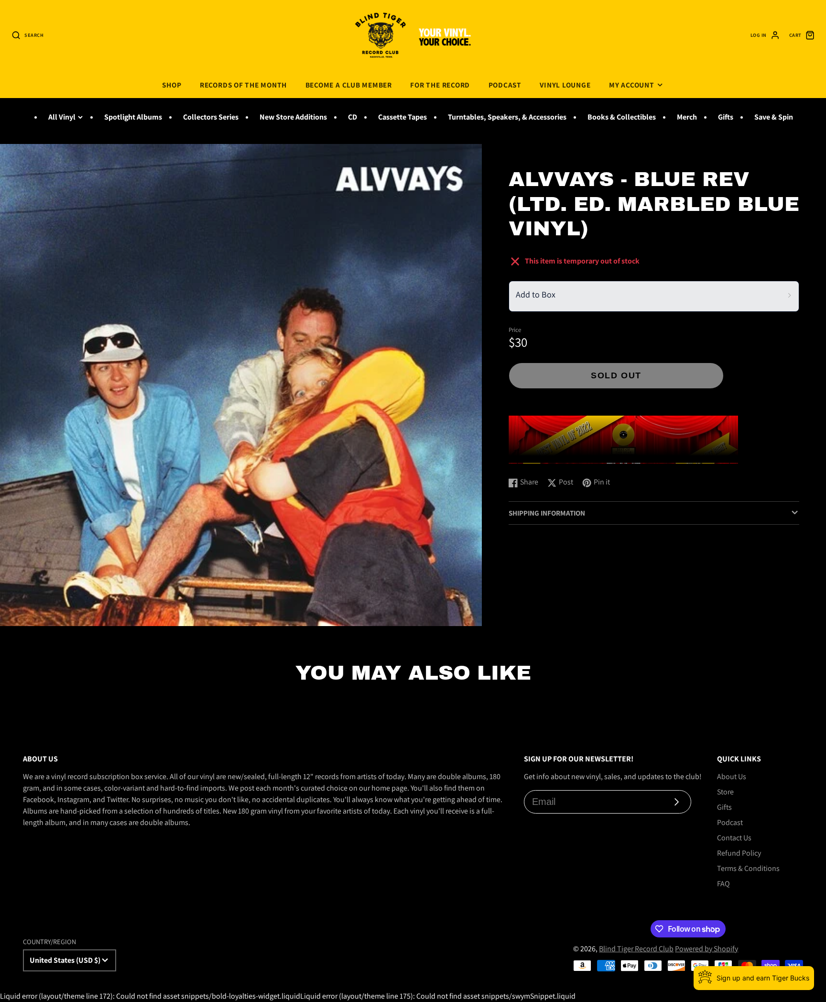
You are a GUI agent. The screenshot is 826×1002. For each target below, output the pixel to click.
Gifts (725, 117)
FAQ (723, 884)
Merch (687, 117)
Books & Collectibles (621, 117)
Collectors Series (211, 117)
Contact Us (734, 838)
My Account (631, 84)
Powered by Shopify (706, 949)
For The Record (440, 84)
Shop (171, 84)
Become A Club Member (348, 84)
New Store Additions (293, 117)
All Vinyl (62, 117)
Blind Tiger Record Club (636, 949)
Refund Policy (739, 853)
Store (725, 792)
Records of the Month (243, 84)
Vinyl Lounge (565, 84)
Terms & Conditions (748, 868)
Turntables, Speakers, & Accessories (507, 117)
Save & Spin (773, 117)
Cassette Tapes (402, 117)
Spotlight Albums (133, 117)
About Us (731, 776)
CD (352, 117)
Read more (527, 459)
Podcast (505, 84)
